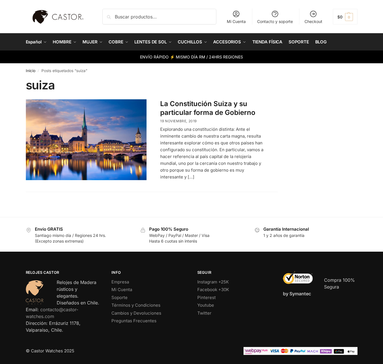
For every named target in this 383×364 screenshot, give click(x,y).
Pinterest (206, 297)
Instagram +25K (213, 282)
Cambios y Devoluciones (136, 313)
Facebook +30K (213, 289)
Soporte (119, 297)
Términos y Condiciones (135, 305)
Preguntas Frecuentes (133, 320)
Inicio (30, 70)
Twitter (204, 313)
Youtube (205, 305)
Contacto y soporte (275, 21)
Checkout (313, 21)
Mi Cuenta (236, 21)
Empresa (120, 282)
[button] (345, 16)
